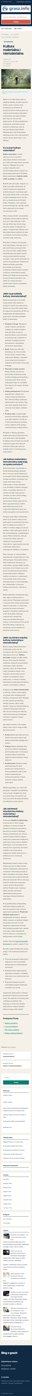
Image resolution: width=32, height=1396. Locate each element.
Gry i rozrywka (6, 28)
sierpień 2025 (7, 1191)
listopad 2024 (7, 1195)
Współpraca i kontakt (24, 1)
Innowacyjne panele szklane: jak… (13, 1154)
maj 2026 (6, 1179)
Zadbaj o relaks (7, 1095)
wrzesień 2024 (7, 1199)
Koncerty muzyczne (16, 1251)
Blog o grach (9, 1353)
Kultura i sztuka (7, 1102)
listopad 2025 (7, 1187)
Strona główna (5, 34)
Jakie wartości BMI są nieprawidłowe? (14, 1121)
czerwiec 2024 (7, 1208)
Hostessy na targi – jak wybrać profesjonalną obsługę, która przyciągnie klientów (19, 1294)
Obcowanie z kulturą (12, 1030)
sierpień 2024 (7, 1204)
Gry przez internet (16, 1326)
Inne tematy (18, 28)
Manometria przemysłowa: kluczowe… (14, 1150)
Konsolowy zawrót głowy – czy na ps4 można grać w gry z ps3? (19, 1237)
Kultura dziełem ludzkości (14, 1033)
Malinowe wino (7, 1127)
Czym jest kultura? (11, 1026)
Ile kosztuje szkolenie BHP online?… (13, 1146)
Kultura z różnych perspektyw (12, 1066)
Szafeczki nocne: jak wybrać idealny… (14, 1158)
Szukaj (16, 22)
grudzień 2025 (7, 1183)
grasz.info (8, 63)
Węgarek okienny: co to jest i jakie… (13, 1142)
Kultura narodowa (11, 1023)
